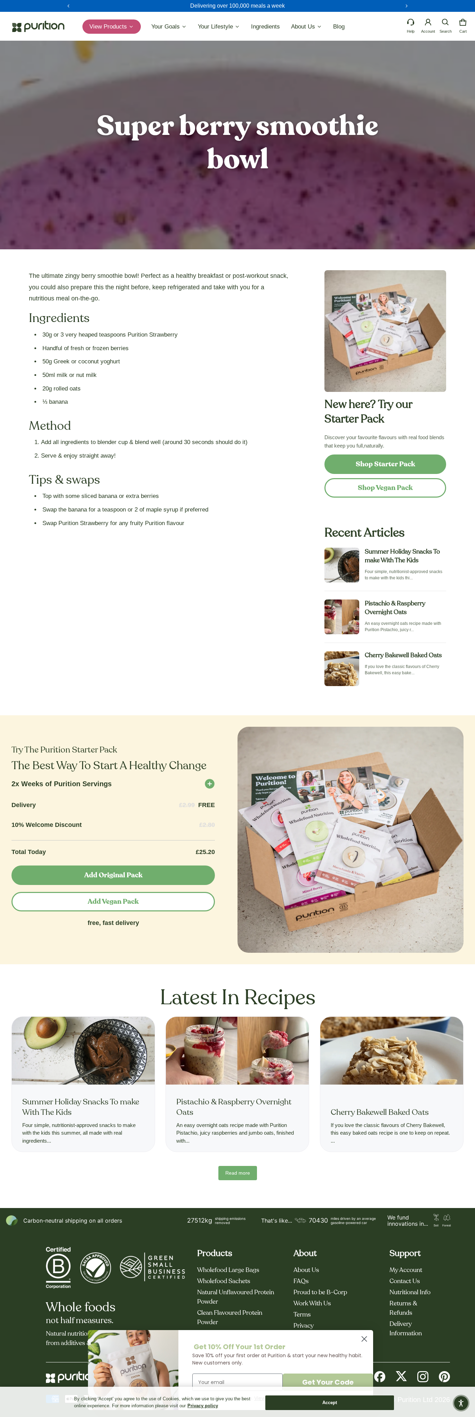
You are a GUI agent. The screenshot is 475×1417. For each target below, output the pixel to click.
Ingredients (265, 26)
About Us (306, 1270)
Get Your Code (328, 1382)
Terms (302, 1315)
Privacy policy (202, 1405)
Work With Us (312, 1304)
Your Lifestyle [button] (216, 26)
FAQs (301, 1281)
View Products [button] (109, 26)
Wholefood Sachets (223, 1281)
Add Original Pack (113, 875)
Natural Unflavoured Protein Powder (235, 1297)
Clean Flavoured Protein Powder (229, 1318)
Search (446, 31)
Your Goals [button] (166, 26)
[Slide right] (406, 6)
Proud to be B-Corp (320, 1292)
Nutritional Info (409, 1292)
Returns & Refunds (403, 1308)
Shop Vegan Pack (385, 487)
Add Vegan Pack (113, 901)
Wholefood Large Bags (228, 1270)
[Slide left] (68, 6)
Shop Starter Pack (385, 464)
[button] (445, 22)
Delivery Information (405, 1329)
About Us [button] (304, 26)
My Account (405, 1270)
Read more (237, 1173)
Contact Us (404, 1281)
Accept (329, 1402)
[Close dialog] (364, 1339)
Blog (339, 26)
